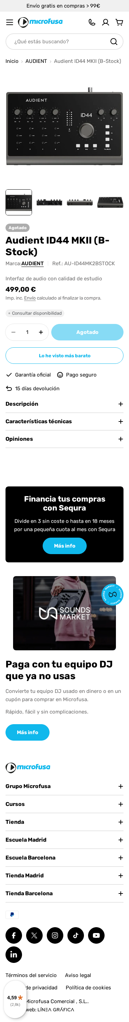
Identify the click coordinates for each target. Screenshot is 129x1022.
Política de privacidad (31, 988)
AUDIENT (36, 61)
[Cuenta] (105, 22)
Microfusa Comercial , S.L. (56, 1001)
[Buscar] (114, 41)
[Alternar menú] (10, 22)
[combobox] (64, 41)
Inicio (12, 61)
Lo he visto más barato (64, 355)
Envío (30, 298)
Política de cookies (88, 988)
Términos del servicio (31, 975)
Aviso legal (78, 975)
